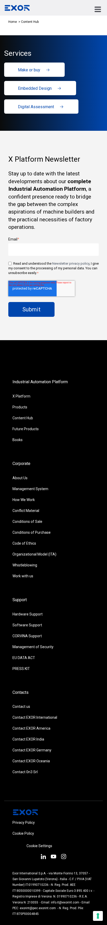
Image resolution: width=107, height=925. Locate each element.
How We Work (23, 500)
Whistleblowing (24, 565)
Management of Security (33, 647)
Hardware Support (27, 614)
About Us (20, 478)
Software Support (27, 625)
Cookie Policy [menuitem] (23, 833)
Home (12, 22)
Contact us (21, 706)
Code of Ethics (24, 543)
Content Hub (22, 418)
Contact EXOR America (31, 728)
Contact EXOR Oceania (31, 761)
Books (17, 440)
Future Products (25, 429)
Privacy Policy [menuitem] (23, 822)
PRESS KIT (21, 669)
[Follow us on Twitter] (53, 857)
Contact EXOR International (34, 717)
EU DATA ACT (23, 658)
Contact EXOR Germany (31, 750)
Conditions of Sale (27, 521)
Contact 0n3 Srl (25, 772)
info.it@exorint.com (65, 902)
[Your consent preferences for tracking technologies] (98, 916)
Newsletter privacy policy (70, 263)
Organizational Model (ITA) (34, 554)
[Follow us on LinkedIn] (43, 857)
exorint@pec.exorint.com (38, 908)
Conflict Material (25, 511)
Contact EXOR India (28, 739)
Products (19, 407)
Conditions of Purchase (31, 532)
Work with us (22, 576)
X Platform (21, 396)
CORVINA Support (27, 636)
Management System (30, 489)
